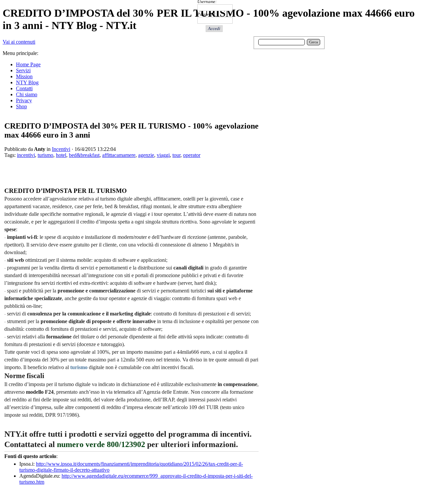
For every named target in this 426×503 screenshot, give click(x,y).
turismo (45, 155)
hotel (61, 155)
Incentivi (61, 149)
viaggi (163, 155)
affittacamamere (118, 155)
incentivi (26, 155)
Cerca (313, 42)
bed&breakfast (84, 155)
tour (176, 155)
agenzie (146, 155)
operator (191, 155)
